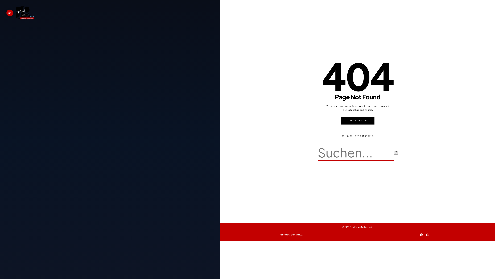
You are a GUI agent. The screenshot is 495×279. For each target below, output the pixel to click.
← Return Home (357, 121)
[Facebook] (421, 235)
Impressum (284, 235)
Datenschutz (297, 235)
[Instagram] (427, 235)
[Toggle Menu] (9, 13)
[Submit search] (396, 153)
